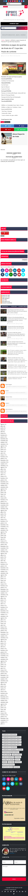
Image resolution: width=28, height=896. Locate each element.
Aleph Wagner (8, 384)
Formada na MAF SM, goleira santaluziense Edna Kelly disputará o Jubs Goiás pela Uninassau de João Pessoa (16, 335)
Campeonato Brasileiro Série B (12, 739)
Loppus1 (7, 403)
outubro (2, 442)
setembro (3, 444)
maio (2, 430)
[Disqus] (14, 205)
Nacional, (18, 55)
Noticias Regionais (8, 764)
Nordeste (18, 762)
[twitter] (6, 1)
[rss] (17, 1)
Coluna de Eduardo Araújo (11, 752)
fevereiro (3, 435)
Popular (14, 306)
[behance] (19, 1)
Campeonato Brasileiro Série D (12, 744)
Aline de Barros (8, 409)
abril (2, 431)
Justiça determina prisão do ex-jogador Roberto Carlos (17, 378)
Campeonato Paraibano (9, 747)
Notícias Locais (7, 767)
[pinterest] (8, 1)
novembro (3, 440)
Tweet (9, 126)
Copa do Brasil (16, 754)
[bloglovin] (13, 1)
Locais (18, 759)
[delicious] (23, 1)
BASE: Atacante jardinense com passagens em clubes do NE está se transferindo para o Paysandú (17, 372)
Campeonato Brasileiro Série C (12, 742)
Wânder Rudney (20, 889)
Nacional (7, 40)
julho (2, 426)
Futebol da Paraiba (8, 759)
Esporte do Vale (6, 295)
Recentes (5, 306)
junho (2, 428)
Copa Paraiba (7, 754)
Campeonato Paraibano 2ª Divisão (12, 749)
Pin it (9, 129)
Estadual (5, 6)
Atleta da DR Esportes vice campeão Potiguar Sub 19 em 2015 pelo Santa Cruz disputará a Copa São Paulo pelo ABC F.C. (17, 360)
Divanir (7, 390)
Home (2, 40)
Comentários (23, 306)
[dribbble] (15, 1)
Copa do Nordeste (8, 757)
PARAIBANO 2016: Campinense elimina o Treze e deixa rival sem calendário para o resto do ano (17, 366)
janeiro (2, 437)
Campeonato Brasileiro (9, 734)
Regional (16, 767)
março (2, 433)
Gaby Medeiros (5, 298)
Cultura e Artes (8, 397)
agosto (2, 424)
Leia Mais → (13, 853)
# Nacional (7, 122)
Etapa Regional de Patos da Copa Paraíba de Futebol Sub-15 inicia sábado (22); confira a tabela (17, 311)
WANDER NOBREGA (7, 303)
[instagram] (10, 1)
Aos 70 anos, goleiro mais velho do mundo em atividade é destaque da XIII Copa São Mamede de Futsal (17, 352)
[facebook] (4, 1)
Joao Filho (4, 300)
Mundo (5, 762)
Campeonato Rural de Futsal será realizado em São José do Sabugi (15, 327)
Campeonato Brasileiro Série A (12, 737)
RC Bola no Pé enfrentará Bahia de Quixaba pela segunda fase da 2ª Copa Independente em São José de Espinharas (17, 320)
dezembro (3, 438)
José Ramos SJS (6, 301)
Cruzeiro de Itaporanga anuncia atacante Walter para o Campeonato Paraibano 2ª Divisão (16, 343)
